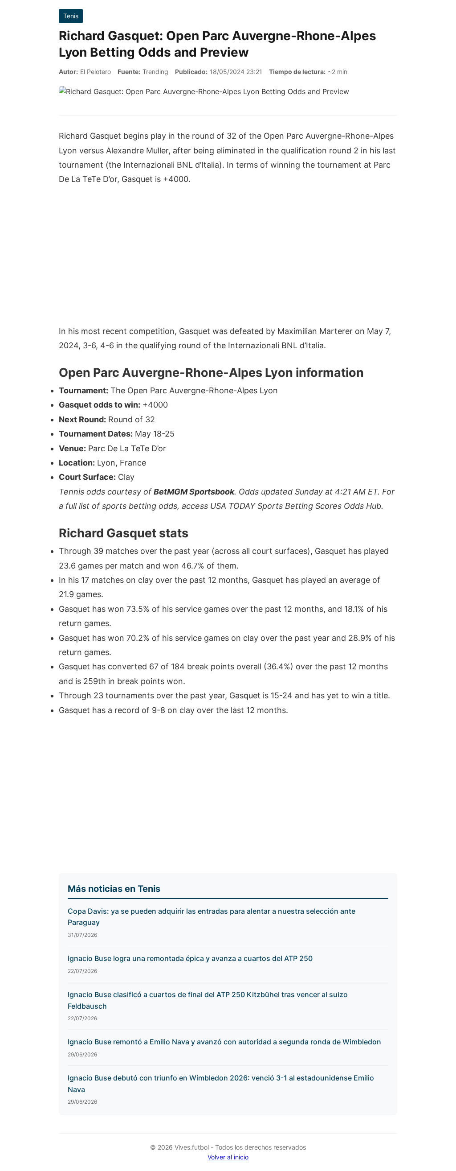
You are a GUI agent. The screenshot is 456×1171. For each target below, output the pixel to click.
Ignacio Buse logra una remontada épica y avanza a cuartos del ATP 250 (190, 958)
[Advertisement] (228, 260)
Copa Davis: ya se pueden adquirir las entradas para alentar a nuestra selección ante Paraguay (211, 917)
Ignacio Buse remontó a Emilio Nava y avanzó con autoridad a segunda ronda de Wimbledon (224, 1041)
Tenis (70, 16)
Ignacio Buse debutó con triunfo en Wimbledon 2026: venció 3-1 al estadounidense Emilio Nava (221, 1083)
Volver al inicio (228, 1157)
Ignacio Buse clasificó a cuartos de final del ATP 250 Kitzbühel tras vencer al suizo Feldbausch (208, 1000)
